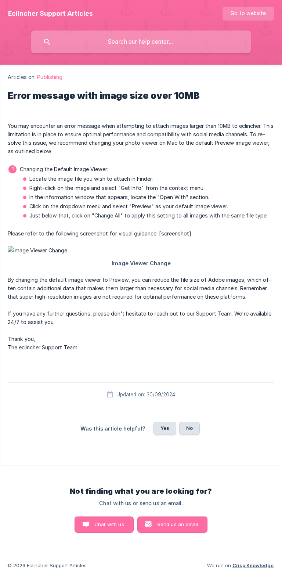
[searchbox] (141, 41)
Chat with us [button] (109, 524)
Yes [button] (164, 428)
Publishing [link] (49, 77)
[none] (50, 14)
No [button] (189, 428)
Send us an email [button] (177, 524)
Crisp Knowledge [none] (253, 565)
